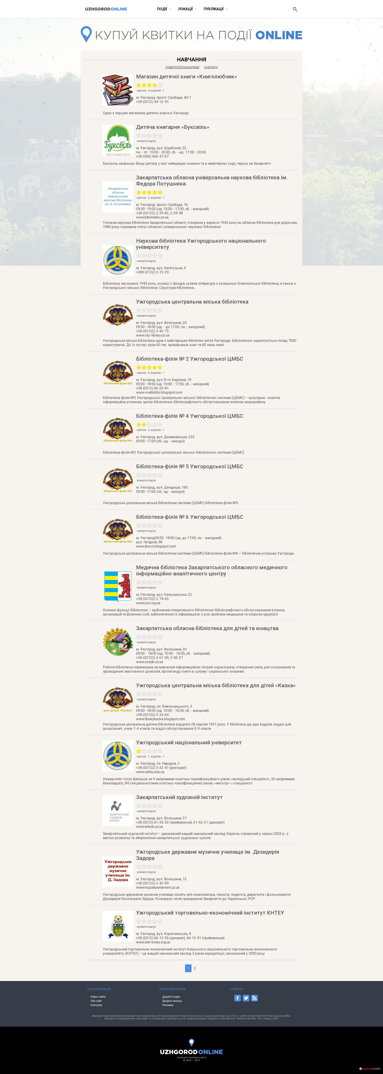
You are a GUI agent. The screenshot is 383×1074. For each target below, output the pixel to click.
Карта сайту (98, 996)
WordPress (228, 1018)
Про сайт (96, 1000)
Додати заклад (172, 1000)
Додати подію (171, 996)
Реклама (167, 1005)
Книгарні (211, 67)
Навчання (191, 59)
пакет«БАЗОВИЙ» (292, 79)
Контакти (96, 1005)
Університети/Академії (182, 67)
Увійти (241, 1018)
